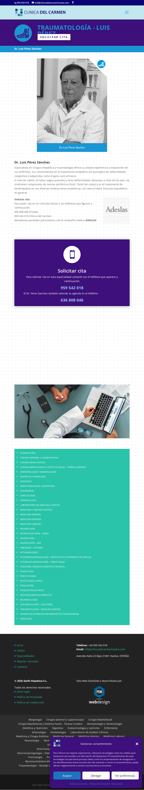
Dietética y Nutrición (35, 728)
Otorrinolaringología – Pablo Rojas (38, 753)
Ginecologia (39, 732)
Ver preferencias (125, 775)
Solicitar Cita (54, 37)
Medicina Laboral (113, 736)
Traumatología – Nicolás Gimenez (39, 765)
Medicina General (63, 736)
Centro (21, 650)
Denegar (96, 775)
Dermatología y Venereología (104, 723)
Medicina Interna (88, 736)
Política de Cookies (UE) (30, 702)
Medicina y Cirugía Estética (32, 736)
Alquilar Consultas (27, 661)
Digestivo (57, 728)
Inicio (20, 645)
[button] (137, 744)
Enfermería (110, 728)
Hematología (58, 732)
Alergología (35, 719)
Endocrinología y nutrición (84, 728)
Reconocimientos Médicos (41, 761)
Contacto (22, 666)
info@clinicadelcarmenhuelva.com (105, 649)
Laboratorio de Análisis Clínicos (89, 732)
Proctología (35, 757)
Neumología (32, 740)
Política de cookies (78, 783)
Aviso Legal (117, 783)
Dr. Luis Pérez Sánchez (27, 48)
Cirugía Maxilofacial (100, 719)
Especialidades (25, 656)
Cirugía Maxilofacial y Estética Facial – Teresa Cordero (50, 723)
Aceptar (67, 775)
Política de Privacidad (99, 783)
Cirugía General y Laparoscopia (65, 719)
